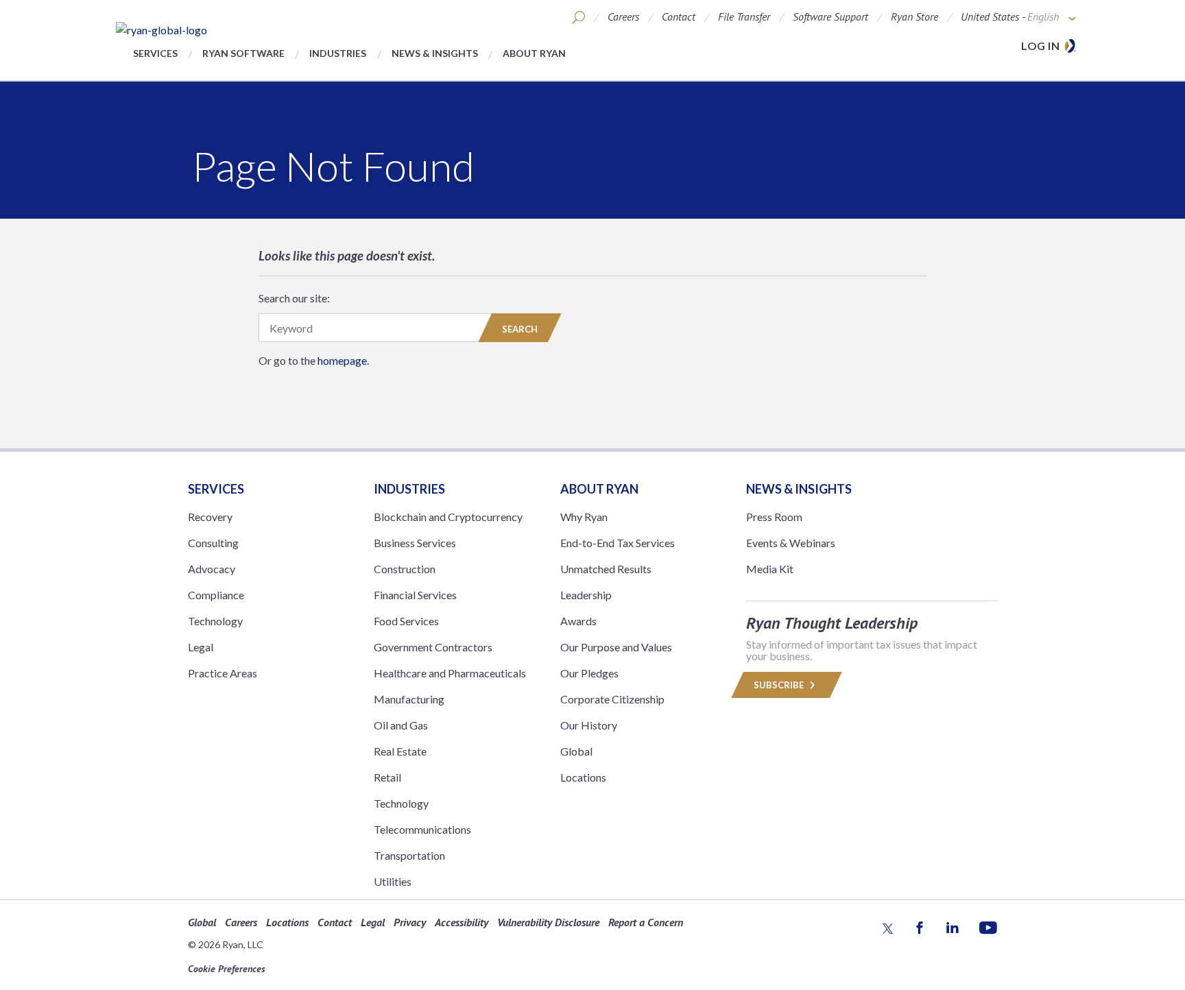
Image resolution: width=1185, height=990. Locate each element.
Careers (623, 16)
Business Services (415, 542)
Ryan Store (914, 16)
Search (520, 329)
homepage (342, 360)
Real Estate (400, 751)
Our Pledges (589, 672)
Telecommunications (422, 829)
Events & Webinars (790, 542)
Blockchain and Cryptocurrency (448, 516)
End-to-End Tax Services (617, 542)
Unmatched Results (605, 568)
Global (576, 751)
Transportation (409, 855)
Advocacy (211, 568)
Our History (588, 725)
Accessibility (461, 922)
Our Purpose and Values (616, 646)
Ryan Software (243, 53)
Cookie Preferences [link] (226, 969)
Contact (678, 16)
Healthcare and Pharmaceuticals (450, 672)
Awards (578, 620)
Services (155, 53)
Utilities (392, 881)
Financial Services (415, 594)
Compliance (216, 594)
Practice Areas (222, 672)
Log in (1040, 45)
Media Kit (769, 568)
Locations (583, 777)
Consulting (213, 542)
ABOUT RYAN (599, 488)
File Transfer (744, 16)
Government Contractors (433, 646)
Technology (215, 620)
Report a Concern (645, 922)
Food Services (406, 620)
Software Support (830, 16)
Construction (404, 568)
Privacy (410, 922)
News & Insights (435, 53)
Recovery (210, 516)
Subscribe (780, 684)
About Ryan (534, 53)
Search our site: (294, 297)
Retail (387, 777)
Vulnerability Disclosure (548, 922)
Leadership (586, 594)
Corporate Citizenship (612, 698)
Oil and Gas (401, 725)
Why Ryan (584, 516)
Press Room (774, 516)
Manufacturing (409, 698)
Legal (200, 646)
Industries (337, 53)
